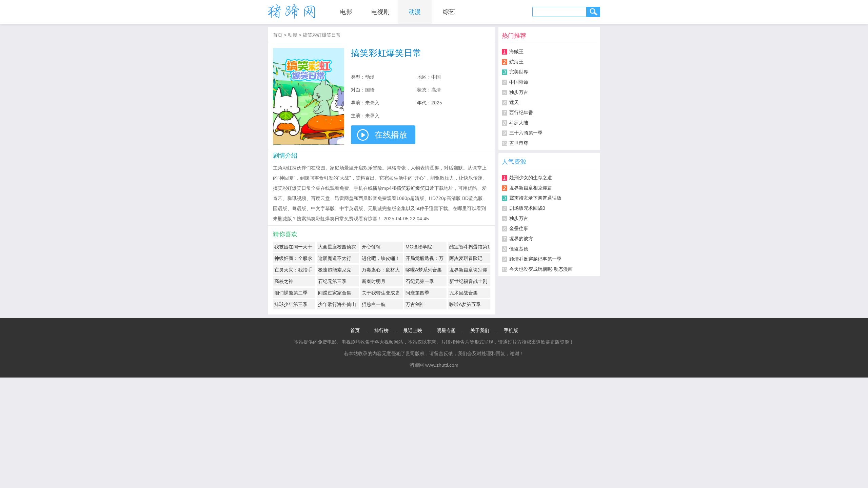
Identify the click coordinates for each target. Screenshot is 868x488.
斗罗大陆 (518, 122)
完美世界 (518, 72)
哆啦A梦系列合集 (424, 269)
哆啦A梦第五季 (465, 304)
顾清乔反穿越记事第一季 (535, 259)
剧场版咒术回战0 (527, 208)
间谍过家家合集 (334, 293)
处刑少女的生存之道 (530, 177)
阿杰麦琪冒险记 (465, 258)
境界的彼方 (521, 238)
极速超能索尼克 (334, 269)
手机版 (511, 330)
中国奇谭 (518, 82)
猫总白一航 (374, 304)
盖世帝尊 (518, 143)
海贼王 (516, 51)
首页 (277, 35)
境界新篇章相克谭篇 (530, 187)
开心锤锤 (371, 246)
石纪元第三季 (332, 281)
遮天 (514, 102)
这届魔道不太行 (334, 258)
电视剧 (380, 11)
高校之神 (283, 281)
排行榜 (381, 330)
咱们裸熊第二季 (291, 293)
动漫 (415, 11)
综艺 (449, 11)
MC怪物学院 (419, 246)
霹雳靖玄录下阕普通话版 (535, 198)
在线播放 (391, 134)
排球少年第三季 (291, 304)
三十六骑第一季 (525, 133)
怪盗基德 (518, 248)
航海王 (516, 61)
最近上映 (412, 330)
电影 (346, 11)
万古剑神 (415, 304)
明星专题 (446, 330)
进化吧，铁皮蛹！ (381, 258)
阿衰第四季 (417, 293)
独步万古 (518, 92)
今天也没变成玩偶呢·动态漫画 (541, 269)
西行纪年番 (521, 112)
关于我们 (479, 330)
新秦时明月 (374, 281)
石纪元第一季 (420, 281)
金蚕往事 (518, 228)
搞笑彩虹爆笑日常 (322, 35)
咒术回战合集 (463, 293)
